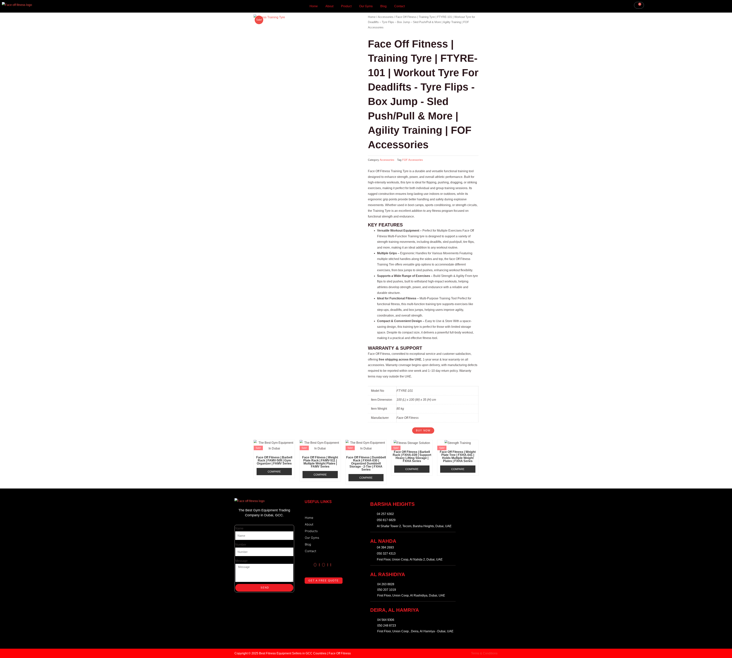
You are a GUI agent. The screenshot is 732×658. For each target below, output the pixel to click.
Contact (399, 6)
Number (240, 544)
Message (241, 560)
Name (239, 528)
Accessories (385, 16)
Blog (383, 6)
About (329, 6)
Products (311, 531)
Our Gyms (366, 6)
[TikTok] (323, 565)
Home (314, 6)
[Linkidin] (327, 565)
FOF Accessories (412, 159)
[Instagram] (315, 565)
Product (346, 6)
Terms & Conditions (484, 653)
